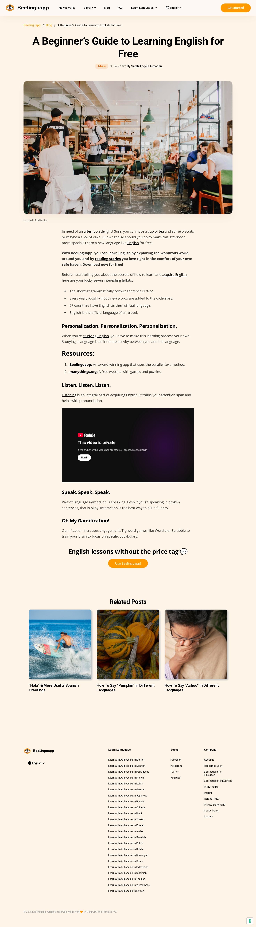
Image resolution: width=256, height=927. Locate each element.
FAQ (120, 7)
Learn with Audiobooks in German (126, 789)
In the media (211, 786)
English (133, 242)
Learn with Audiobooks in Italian (125, 783)
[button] (89, 7)
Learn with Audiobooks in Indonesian (128, 867)
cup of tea (156, 231)
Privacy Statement (214, 804)
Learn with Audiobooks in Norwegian (128, 855)
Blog (107, 7)
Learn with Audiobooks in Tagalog (126, 879)
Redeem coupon (213, 765)
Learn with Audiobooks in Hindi (125, 813)
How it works (67, 7)
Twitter (174, 771)
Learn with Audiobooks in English (126, 759)
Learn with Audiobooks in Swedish (127, 837)
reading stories (108, 258)
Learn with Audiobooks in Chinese (126, 807)
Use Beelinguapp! (128, 563)
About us (209, 759)
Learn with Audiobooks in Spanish (126, 765)
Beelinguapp (32, 25)
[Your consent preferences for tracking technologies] (250, 921)
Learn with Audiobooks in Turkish (126, 819)
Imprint (208, 792)
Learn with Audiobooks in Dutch (125, 849)
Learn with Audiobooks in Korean (126, 825)
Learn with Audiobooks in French (126, 777)
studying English (96, 336)
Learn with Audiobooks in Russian (126, 801)
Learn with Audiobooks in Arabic (125, 831)
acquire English (174, 274)
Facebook (175, 759)
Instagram (176, 765)
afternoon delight (98, 231)
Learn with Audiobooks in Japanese (127, 795)
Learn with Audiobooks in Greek (125, 861)
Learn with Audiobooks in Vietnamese (129, 885)
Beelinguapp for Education (213, 773)
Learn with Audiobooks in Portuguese (128, 771)
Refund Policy (211, 798)
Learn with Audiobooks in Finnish (126, 891)
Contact (208, 816)
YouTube (175, 777)
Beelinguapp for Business (218, 780)
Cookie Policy (211, 810)
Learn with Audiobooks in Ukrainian (127, 873)
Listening (69, 395)
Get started (236, 8)
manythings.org (83, 371)
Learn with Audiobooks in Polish (125, 843)
